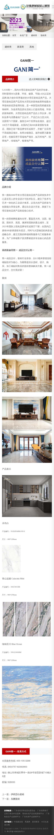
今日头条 (44, 821)
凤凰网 (27, 821)
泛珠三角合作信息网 (12, 813)
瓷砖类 (43, 35)
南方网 (7, 824)
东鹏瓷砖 (15, 798)
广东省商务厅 (42, 810)
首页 (14, 35)
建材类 (34, 35)
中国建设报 (18, 821)
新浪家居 (35, 821)
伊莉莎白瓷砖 (17, 794)
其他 (31, 46)
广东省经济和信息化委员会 (24, 810)
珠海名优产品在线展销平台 (33, 813)
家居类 (20, 46)
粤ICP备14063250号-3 (15, 831)
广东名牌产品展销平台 (31, 816)
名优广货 (24, 35)
